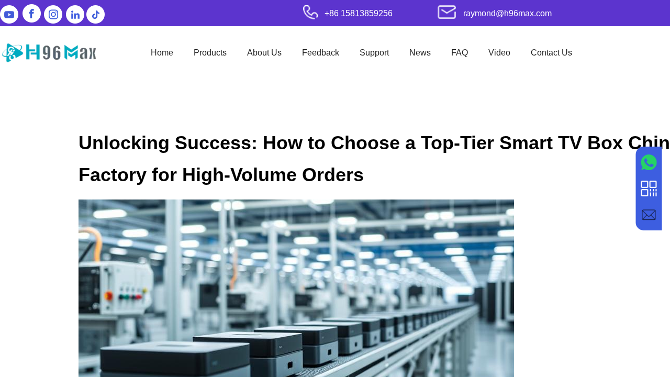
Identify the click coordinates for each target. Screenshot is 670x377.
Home (162, 52)
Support (374, 52)
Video (499, 52)
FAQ (459, 52)
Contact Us (551, 52)
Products (210, 52)
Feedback (320, 52)
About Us (264, 52)
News (420, 52)
